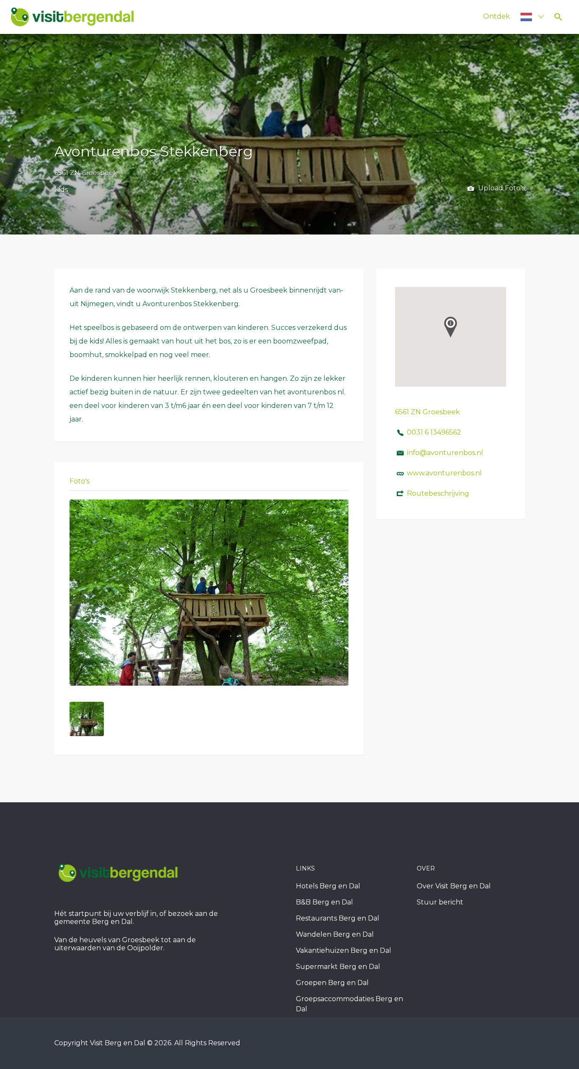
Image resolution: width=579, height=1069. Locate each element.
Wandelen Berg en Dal (335, 934)
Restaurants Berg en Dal (337, 918)
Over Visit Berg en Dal (454, 886)
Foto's (79, 481)
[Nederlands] (528, 17)
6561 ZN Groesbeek (85, 173)
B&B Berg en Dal (324, 902)
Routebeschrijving (438, 493)
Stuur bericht (440, 902)
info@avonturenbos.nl (445, 453)
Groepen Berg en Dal (332, 983)
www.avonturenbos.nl (444, 473)
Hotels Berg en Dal (328, 886)
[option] (209, 593)
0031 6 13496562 (434, 432)
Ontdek (496, 16)
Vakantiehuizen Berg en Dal (343, 950)
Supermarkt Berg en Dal (338, 967)
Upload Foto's (500, 188)
